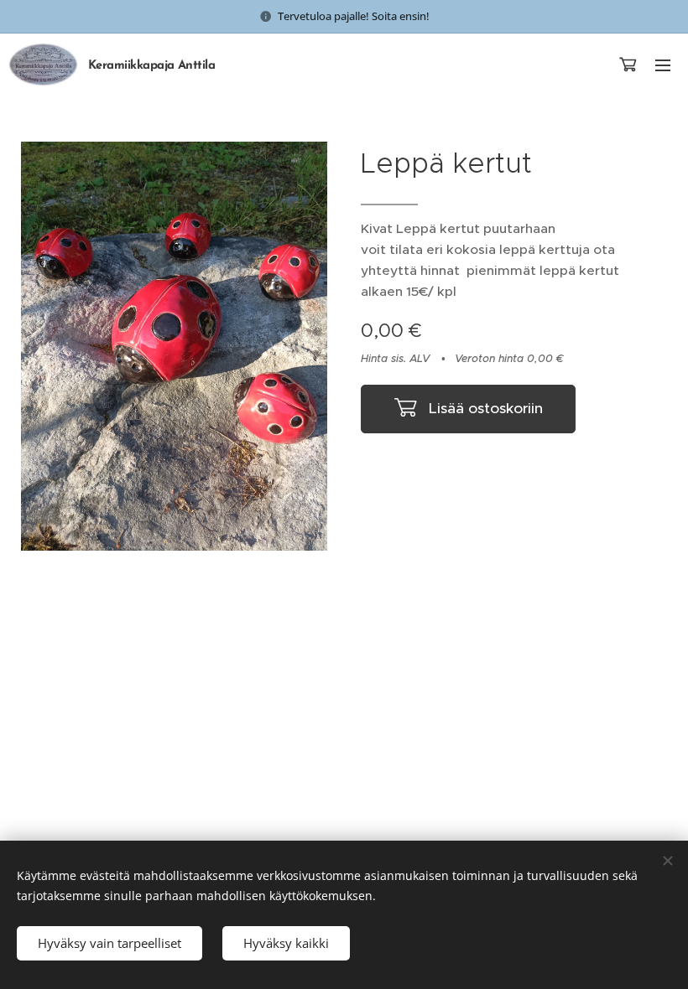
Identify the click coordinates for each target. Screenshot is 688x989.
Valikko (663, 64)
